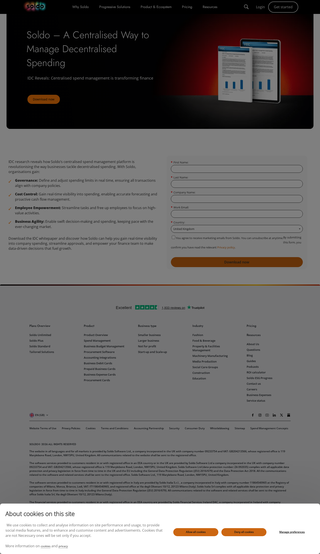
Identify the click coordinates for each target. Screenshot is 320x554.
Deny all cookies (244, 532)
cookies (46, 546)
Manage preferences (292, 532)
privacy (63, 546)
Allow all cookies (196, 532)
